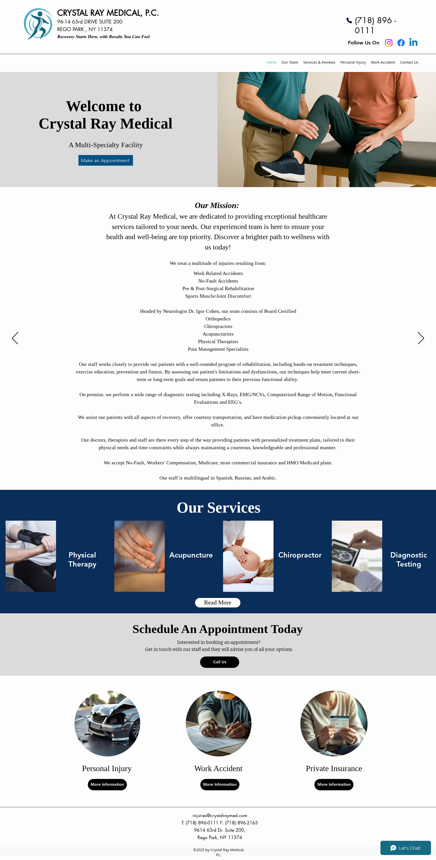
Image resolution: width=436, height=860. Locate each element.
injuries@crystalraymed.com (220, 815)
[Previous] (15, 338)
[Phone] (349, 20)
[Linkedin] (413, 43)
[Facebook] (401, 43)
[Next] (421, 338)
